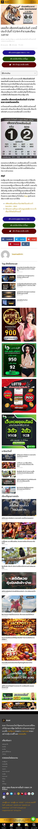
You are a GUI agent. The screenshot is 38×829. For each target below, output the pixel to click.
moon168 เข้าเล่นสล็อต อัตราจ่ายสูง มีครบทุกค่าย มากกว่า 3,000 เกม (26, 268)
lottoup (23, 821)
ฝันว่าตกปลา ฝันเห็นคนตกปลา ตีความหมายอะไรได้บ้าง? (25, 488)
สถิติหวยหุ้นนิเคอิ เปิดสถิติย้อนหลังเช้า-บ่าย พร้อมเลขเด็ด (26, 480)
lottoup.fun (17, 810)
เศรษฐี (18, 821)
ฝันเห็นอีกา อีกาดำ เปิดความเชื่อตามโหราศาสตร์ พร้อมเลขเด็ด (25, 472)
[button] (7, 239)
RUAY (7, 2)
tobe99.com (17, 805)
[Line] (33, 819)
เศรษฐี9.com (6, 802)
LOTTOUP (13, 808)
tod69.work (9, 805)
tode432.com (26, 805)
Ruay (26, 196)
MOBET (21, 802)
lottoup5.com (21, 808)
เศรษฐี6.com (14, 802)
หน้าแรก (3, 39)
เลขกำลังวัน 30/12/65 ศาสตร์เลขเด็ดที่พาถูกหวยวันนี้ (26, 292)
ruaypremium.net (7, 810)
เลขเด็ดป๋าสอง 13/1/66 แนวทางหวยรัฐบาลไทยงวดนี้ (25, 276)
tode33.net (5, 808)
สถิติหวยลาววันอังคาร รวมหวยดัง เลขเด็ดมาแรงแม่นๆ (26, 455)
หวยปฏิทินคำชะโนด (22, 300)
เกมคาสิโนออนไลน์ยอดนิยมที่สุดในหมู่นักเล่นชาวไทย (17, 663)
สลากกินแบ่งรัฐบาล (10, 39)
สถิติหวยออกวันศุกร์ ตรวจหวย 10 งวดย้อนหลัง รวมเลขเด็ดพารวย (18, 687)
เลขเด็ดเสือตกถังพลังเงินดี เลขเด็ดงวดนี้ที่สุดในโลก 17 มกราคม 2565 (26, 284)
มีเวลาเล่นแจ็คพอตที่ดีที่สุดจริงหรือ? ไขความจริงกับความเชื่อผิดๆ (18, 638)
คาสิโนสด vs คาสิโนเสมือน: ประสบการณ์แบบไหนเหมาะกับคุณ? (25, 464)
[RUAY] (3, 2)
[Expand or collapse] (35, 73)
